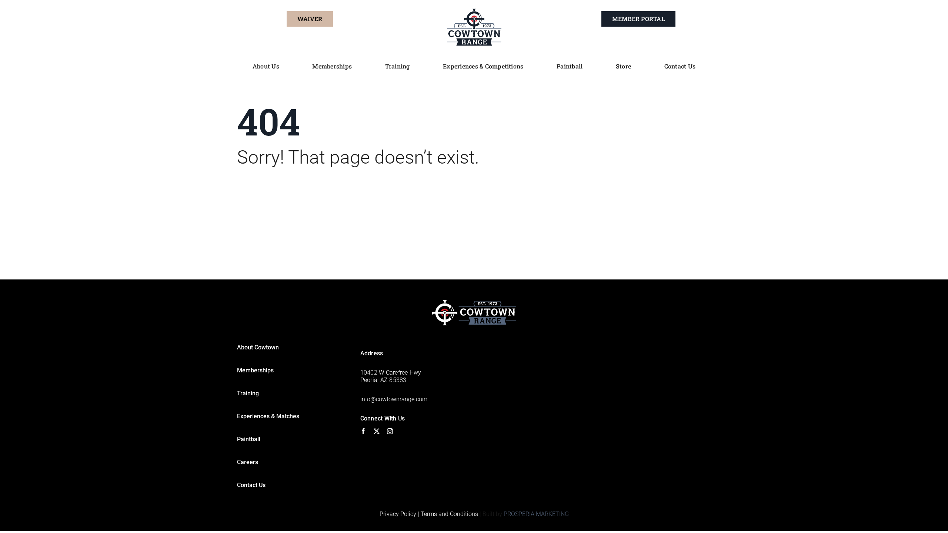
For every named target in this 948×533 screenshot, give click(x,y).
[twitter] (377, 431)
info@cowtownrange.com (393, 399)
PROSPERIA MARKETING (536, 513)
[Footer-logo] (474, 302)
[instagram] (390, 431)
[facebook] (363, 431)
